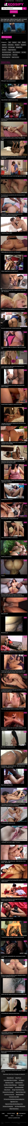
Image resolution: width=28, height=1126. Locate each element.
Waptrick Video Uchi (20, 1092)
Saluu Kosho (7, 1089)
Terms (6, 1115)
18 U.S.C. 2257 (19, 1115)
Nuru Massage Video (6, 54)
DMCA (12, 1115)
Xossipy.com (7, 1122)
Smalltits (4, 44)
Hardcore (14, 42)
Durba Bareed (10, 1078)
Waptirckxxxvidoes (14, 1108)
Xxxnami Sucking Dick (8, 1106)
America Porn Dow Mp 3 (8, 1092)
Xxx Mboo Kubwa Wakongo (10, 1085)
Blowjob (24, 42)
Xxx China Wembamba (20, 1106)
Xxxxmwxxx (21, 1085)
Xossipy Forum (11, 1113)
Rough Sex (23, 44)
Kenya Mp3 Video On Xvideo (10, 1080)
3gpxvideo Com (14, 1101)
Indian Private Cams (10, 0)
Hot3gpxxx (21, 1080)
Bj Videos (4, 49)
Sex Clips (24, 52)
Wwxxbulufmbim (20, 1094)
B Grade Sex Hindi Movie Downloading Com (14, 1099)
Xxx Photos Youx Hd (9, 1094)
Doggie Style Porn (12, 49)
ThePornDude (22, 1113)
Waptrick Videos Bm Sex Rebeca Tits (14, 1104)
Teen (9, 42)
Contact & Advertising (14, 1117)
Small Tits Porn (15, 57)
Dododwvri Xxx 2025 (14, 1097)
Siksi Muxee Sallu (9, 1082)
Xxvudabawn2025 (19, 1087)
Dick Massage (11, 47)
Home (3, 1113)
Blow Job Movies (16, 52)
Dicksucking (10, 44)
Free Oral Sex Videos (6, 52)
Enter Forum (14, 11)
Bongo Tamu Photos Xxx (18, 1089)
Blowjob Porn (19, 47)
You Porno (15, 54)
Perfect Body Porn (6, 57)
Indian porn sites (19, 0)
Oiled (19, 42)
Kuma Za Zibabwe (9, 1087)
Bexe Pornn (18, 1078)
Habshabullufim (19, 1082)
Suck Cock (4, 47)
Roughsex (17, 44)
